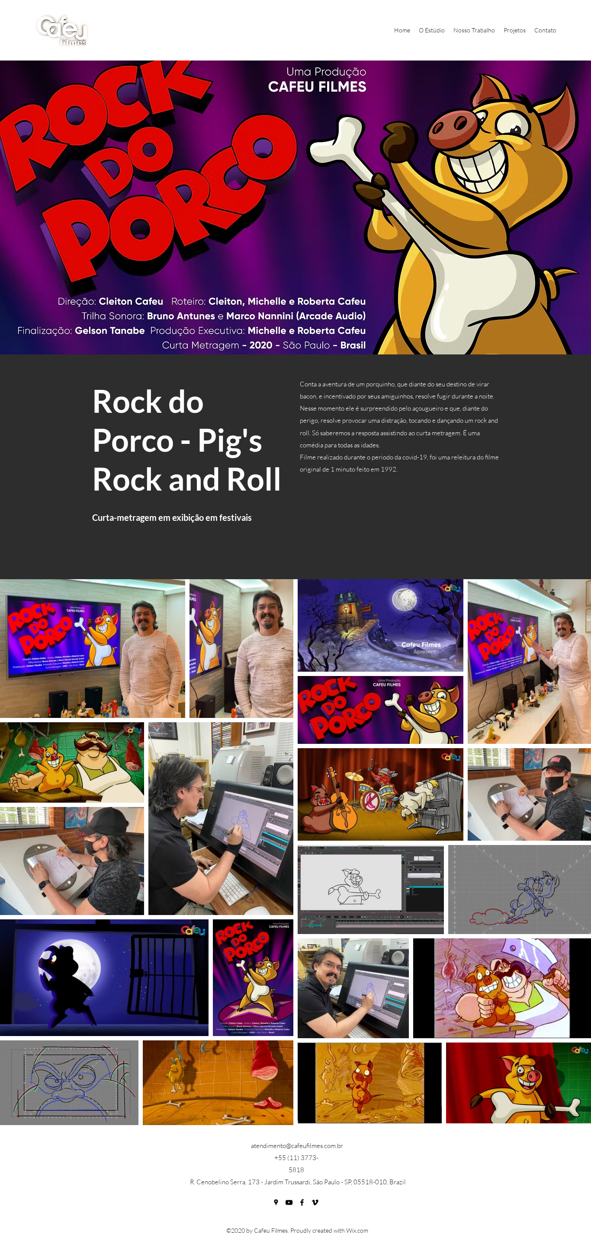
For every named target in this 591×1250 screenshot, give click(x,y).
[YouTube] (289, 1202)
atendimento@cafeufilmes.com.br (297, 1146)
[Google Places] (276, 1202)
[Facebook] (302, 1202)
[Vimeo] (315, 1202)
